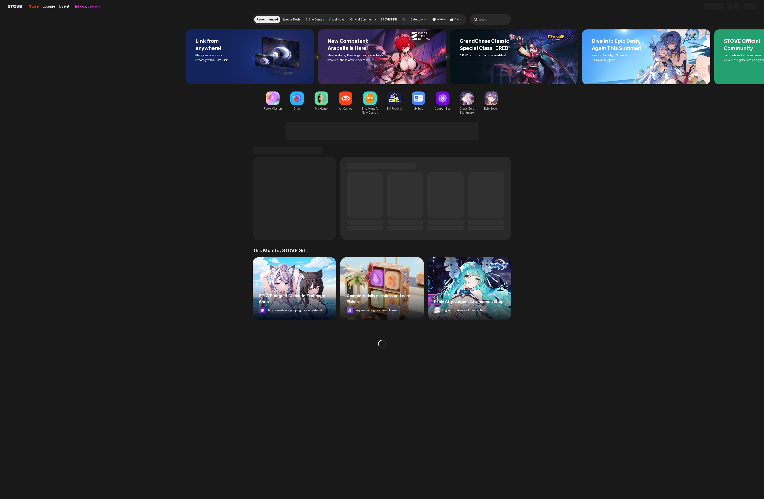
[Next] (446, 56)
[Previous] (318, 56)
